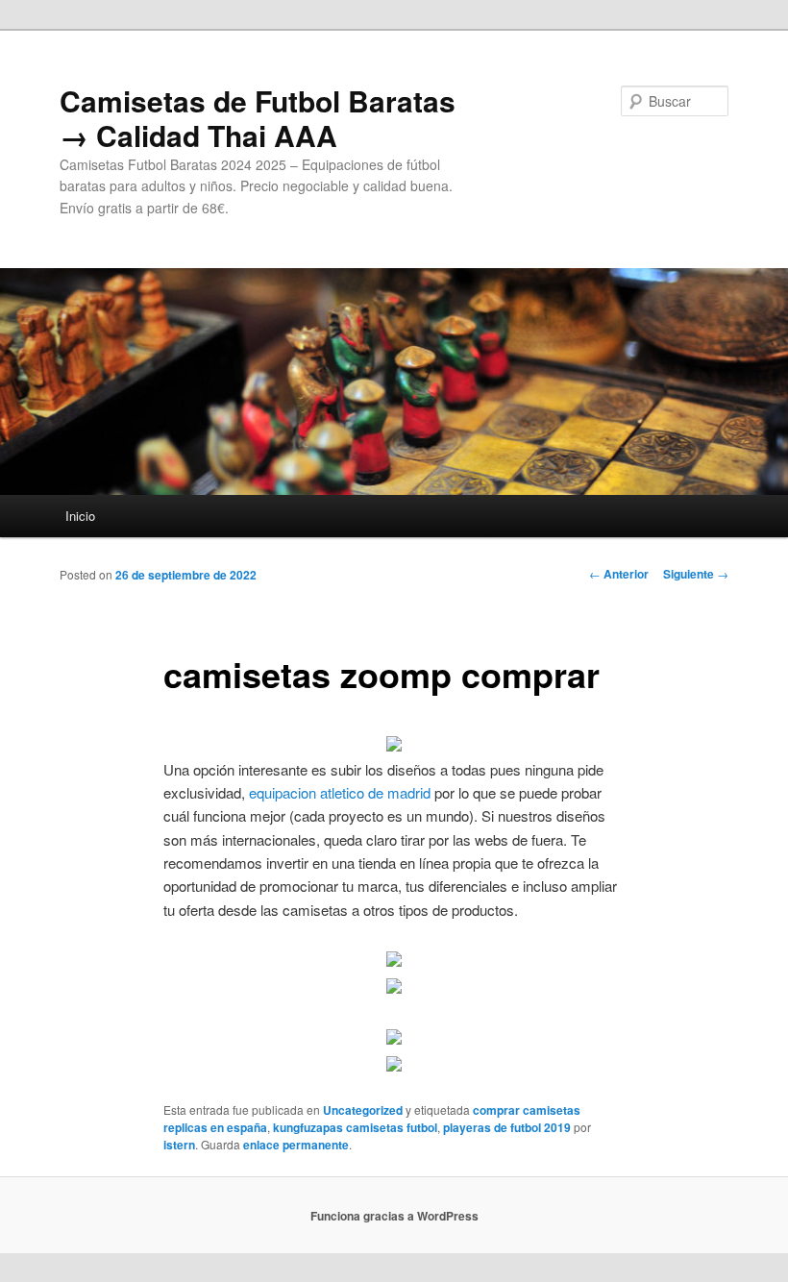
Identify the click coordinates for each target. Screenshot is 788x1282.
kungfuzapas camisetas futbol (355, 1127)
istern (179, 1144)
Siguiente (695, 573)
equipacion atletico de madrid (340, 792)
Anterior (619, 573)
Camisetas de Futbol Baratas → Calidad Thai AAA (258, 118)
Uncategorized (363, 1110)
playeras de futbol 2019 (507, 1127)
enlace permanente (296, 1144)
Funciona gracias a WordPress (394, 1215)
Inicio (80, 515)
